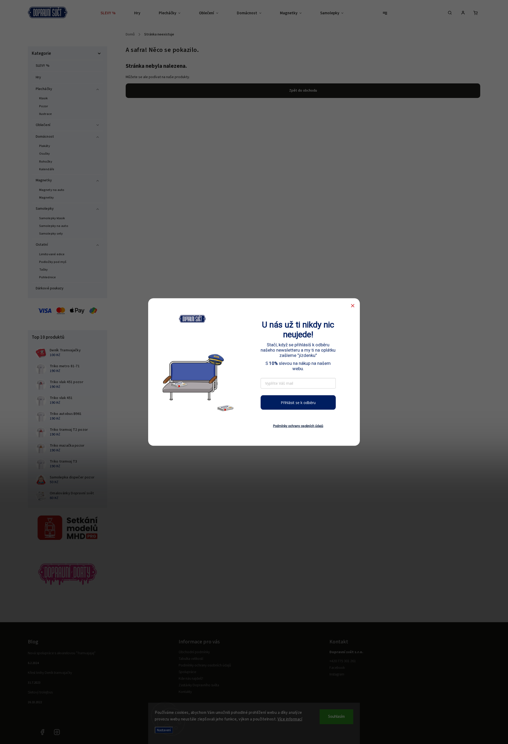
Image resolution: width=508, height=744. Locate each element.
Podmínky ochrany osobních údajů (298, 426)
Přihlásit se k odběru (298, 402)
